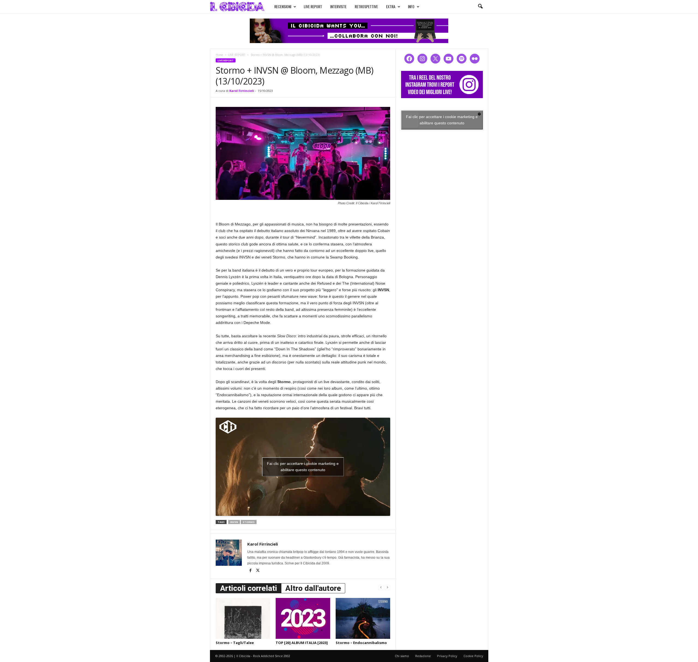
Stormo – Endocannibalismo (361, 642)
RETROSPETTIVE (366, 6)
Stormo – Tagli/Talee (235, 642)
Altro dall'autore (313, 588)
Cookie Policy (473, 656)
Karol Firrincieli (241, 91)
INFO (411, 6)
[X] (258, 571)
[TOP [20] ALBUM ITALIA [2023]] (303, 618)
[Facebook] (251, 571)
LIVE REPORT (313, 6)
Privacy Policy (447, 656)
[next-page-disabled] (387, 587)
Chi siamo (402, 656)
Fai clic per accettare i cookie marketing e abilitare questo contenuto (303, 466)
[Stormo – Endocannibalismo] (363, 618)
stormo (249, 522)
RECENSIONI (282, 6)
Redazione (423, 656)
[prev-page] (381, 587)
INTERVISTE (338, 6)
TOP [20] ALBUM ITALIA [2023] (302, 642)
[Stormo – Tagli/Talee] (243, 618)
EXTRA (390, 6)
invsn (234, 522)
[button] (480, 7)
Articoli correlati (248, 588)
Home (219, 55)
